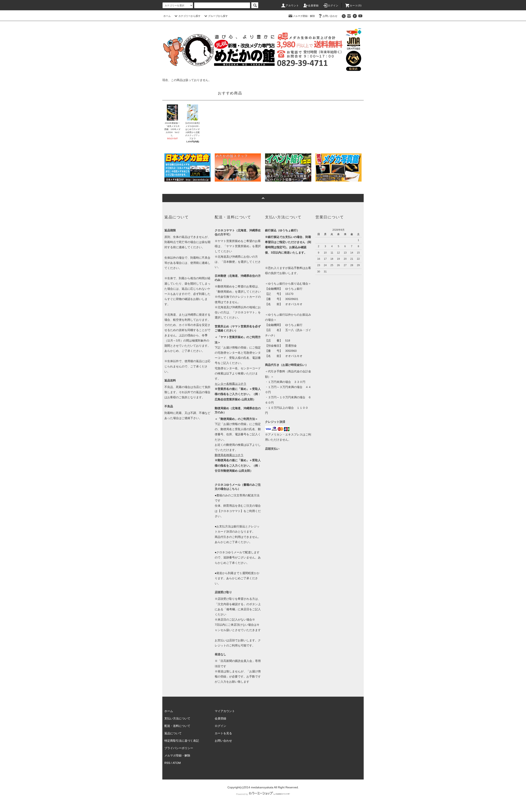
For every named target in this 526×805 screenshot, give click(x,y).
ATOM (177, 762)
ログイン (333, 5)
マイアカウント (225, 711)
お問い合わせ (330, 16)
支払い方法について (177, 718)
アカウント (292, 5)
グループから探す (218, 16)
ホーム (167, 16)
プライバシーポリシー (178, 748)
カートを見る (223, 733)
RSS (167, 762)
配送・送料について (177, 725)
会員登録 (313, 5)
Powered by (242, 794)
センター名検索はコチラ (230, 383)
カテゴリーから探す (189, 16)
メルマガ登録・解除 (304, 16)
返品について (173, 733)
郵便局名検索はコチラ (229, 455)
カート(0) (356, 5)
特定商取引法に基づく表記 (181, 740)
